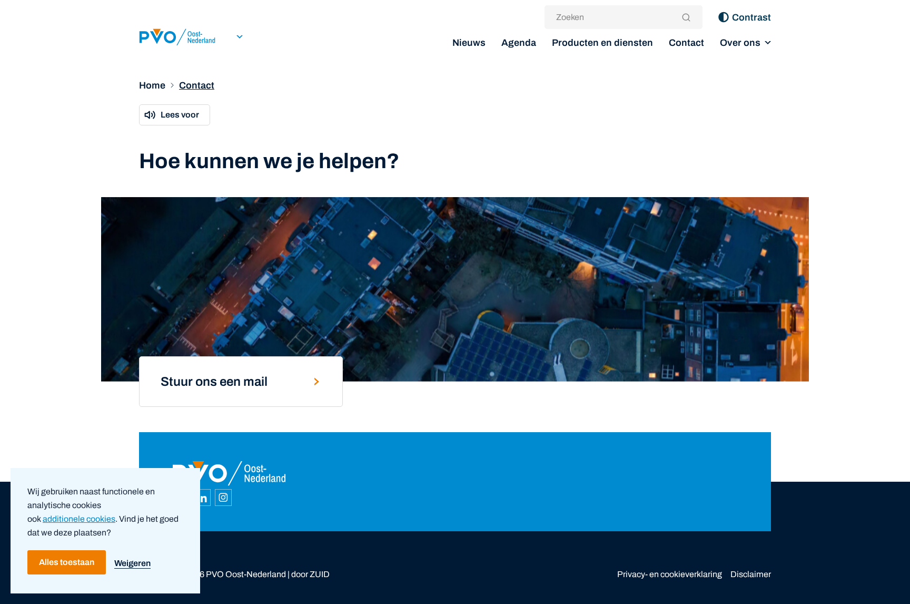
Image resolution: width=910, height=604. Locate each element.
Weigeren (132, 563)
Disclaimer (750, 574)
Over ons (740, 42)
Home (152, 85)
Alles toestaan (66, 562)
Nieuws (469, 42)
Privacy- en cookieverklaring (669, 574)
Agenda (518, 42)
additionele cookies (79, 518)
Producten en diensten (602, 42)
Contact (686, 42)
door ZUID (310, 574)
